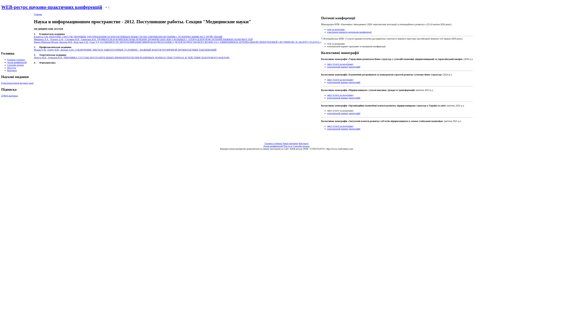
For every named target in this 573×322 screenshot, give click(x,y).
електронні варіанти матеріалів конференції (349, 32)
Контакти (12, 70)
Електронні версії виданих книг (17, 83)
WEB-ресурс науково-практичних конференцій (51, 7)
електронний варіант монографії (343, 67)
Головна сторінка (16, 59)
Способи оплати (15, 65)
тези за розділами (336, 29)
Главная (38, 14)
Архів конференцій (17, 62)
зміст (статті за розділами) (340, 64)
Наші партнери (290, 143)
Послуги (11, 67)
